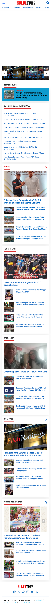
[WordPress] (23, 591)
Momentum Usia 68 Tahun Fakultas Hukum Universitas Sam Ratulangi (29, 316)
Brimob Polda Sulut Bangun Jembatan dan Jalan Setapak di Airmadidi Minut (30, 562)
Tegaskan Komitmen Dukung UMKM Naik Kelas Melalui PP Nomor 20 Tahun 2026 (31, 389)
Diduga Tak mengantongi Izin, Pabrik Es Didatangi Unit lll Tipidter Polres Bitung (31, 95)
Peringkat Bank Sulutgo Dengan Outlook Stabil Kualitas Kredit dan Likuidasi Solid (13, 76)
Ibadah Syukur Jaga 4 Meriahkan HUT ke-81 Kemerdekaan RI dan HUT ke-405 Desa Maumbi (37, 76)
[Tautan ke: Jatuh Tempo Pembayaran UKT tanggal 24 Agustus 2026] (9, 294)
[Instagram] (27, 591)
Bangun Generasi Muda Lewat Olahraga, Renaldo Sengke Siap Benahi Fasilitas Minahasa (31, 228)
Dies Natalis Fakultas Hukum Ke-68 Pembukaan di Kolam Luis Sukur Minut (30, 574)
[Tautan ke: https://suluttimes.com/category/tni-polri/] (46, 419)
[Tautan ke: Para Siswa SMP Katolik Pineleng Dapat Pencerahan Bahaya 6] (9, 554)
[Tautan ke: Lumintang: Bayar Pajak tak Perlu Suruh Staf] (25, 356)
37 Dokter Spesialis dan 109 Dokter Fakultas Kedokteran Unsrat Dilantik (30, 304)
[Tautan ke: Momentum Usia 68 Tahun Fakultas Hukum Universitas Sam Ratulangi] (9, 318)
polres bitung (20, 90)
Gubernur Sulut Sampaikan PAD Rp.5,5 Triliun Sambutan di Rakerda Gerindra (22, 201)
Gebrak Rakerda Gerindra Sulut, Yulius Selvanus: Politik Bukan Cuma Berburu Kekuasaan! (30, 209)
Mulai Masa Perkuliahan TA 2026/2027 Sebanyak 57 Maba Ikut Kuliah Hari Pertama (31, 326)
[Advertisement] (25, 38)
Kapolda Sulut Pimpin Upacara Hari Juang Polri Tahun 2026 (29, 461)
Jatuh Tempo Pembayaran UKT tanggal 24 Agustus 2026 (31, 291)
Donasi (13, 602)
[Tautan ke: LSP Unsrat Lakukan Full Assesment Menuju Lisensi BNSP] (9, 380)
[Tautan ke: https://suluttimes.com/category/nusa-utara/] (46, 167)
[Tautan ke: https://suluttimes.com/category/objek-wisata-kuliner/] (46, 502)
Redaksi (39, 600)
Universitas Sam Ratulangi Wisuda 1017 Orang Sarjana (23, 283)
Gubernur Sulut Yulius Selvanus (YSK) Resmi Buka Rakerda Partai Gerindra (30, 218)
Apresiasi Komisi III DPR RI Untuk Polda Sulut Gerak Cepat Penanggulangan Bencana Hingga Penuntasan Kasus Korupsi (31, 238)
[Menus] (4, 3)
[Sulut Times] (26, 3)
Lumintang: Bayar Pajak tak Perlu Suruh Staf (25, 372)
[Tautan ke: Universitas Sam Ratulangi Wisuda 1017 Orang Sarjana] (25, 266)
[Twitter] (18, 591)
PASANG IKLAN (24, 602)
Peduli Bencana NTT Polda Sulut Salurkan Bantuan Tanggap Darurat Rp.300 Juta (29, 478)
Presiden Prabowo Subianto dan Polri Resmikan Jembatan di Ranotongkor (22, 536)
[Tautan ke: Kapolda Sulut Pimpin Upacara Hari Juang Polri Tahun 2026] (9, 462)
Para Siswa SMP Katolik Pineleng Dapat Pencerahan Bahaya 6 (31, 551)
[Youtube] (32, 591)
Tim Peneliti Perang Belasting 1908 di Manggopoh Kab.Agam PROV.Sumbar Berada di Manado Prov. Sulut (30, 407)
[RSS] (36, 591)
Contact (5, 602)
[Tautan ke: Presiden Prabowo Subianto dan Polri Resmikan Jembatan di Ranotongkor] (25, 519)
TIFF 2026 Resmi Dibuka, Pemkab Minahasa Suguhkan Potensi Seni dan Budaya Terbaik (30, 544)
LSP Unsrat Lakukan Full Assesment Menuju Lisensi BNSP (29, 378)
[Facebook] (14, 591)
